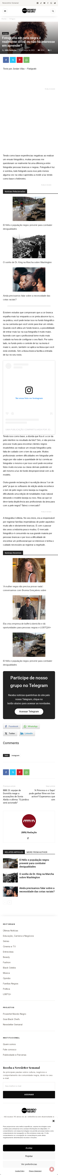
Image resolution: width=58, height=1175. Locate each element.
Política (6, 989)
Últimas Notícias (10, 930)
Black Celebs (9, 967)
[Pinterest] (20, 60)
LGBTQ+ (7, 994)
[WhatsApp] (51, 3)
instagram (15, 755)
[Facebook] (48, 3)
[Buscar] (53, 11)
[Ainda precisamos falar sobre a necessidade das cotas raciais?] (10, 891)
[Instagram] (38, 3)
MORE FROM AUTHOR (37, 852)
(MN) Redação (10, 50)
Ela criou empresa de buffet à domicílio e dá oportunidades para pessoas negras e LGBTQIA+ (27, 625)
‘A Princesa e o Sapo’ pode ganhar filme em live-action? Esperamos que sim (42, 795)
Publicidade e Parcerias (14, 1055)
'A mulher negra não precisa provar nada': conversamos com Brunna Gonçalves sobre (24, 588)
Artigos (12, 19)
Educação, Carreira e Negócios (18, 936)
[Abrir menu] (5, 11)
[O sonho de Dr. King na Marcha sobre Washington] (10, 877)
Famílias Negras (10, 983)
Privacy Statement (35, 1171)
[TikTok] (41, 3)
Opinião (7, 978)
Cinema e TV (9, 946)
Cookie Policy (19, 1171)
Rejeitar (29, 1156)
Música (6, 973)
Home (4, 19)
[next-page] (9, 902)
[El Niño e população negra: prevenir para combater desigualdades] (10, 863)
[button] (53, 1121)
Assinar (29, 1094)
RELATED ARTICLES (14, 852)
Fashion (7, 962)
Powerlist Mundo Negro (14, 1014)
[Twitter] (13, 60)
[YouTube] (44, 3)
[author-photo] (29, 828)
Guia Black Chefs (11, 1019)
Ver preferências (29, 1164)
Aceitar (29, 1148)
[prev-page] (5, 902)
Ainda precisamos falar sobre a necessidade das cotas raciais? (26, 297)
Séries (6, 941)
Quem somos (9, 1044)
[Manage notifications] (51, 1169)
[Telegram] (55, 3)
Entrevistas (8, 952)
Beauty (6, 957)
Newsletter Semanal (10, 3)
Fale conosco (9, 1049)
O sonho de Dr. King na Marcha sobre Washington (27, 262)
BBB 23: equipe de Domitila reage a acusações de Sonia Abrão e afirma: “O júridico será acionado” (16, 796)
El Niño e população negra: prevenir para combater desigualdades (27, 227)
